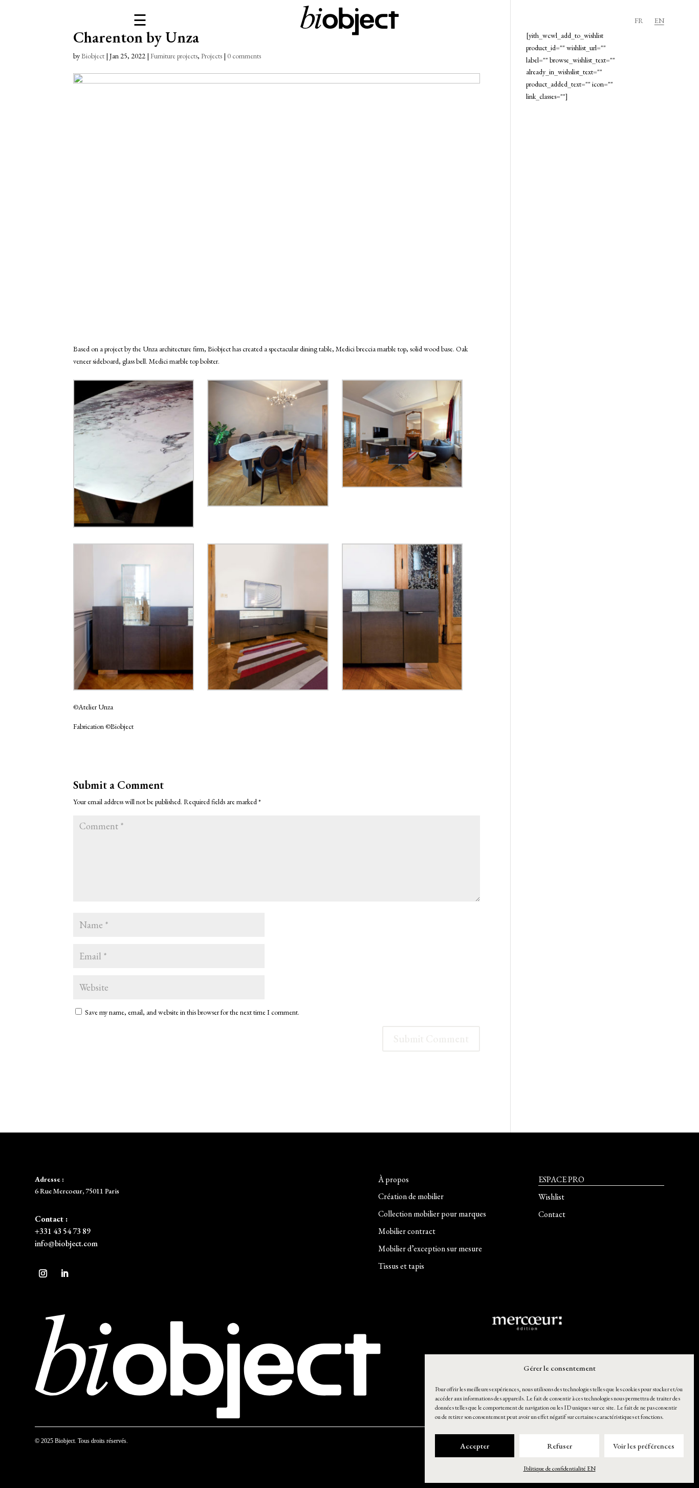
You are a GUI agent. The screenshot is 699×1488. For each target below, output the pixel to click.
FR (639, 21)
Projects (211, 55)
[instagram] (43, 1273)
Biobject (92, 55)
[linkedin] (64, 1273)
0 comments (244, 55)
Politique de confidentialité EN (559, 1468)
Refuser (559, 1446)
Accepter (474, 1446)
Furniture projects (174, 55)
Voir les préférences (643, 1446)
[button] (393, 1179)
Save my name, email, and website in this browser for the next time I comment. (192, 1012)
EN (659, 21)
